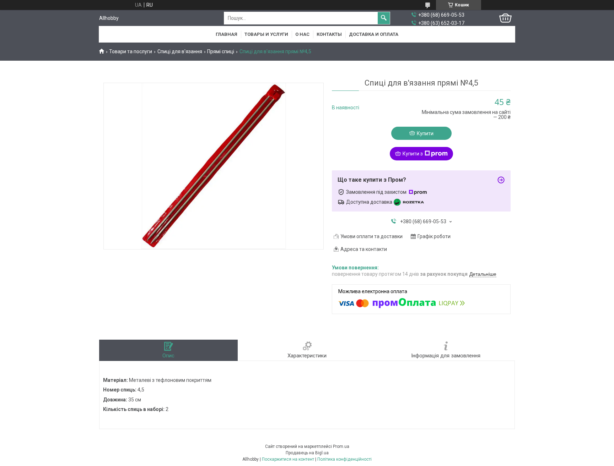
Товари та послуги (130, 51)
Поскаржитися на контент (288, 459)
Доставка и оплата (373, 34)
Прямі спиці (220, 51)
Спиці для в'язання (179, 51)
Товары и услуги (266, 34)
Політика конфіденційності (344, 459)
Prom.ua (341, 446)
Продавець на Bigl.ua (307, 452)
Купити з (413, 154)
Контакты (329, 34)
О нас (302, 34)
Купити (425, 133)
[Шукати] (384, 18)
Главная (226, 34)
